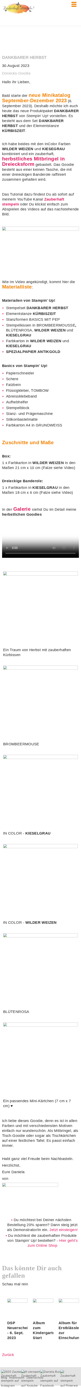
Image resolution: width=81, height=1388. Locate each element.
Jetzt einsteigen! (63, 1230)
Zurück (8, 1355)
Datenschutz (35, 1377)
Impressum (17, 1377)
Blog (4, 1377)
